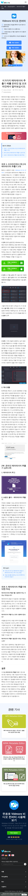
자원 (5, 6)
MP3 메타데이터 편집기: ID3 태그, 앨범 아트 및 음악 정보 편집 (14, 731)
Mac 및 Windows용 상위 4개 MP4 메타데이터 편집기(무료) (14, 784)
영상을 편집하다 (11, 6)
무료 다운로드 (15, 42)
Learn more (17, 894)
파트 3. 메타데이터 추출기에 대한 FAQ (14, 155)
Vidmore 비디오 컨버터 (14, 21)
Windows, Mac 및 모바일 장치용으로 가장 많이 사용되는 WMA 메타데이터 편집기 (14, 758)
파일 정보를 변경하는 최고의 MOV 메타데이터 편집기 (14, 575)
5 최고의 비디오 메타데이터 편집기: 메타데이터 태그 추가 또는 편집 (14, 571)
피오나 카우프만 (7, 89)
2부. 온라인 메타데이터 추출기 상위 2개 (14, 152)
